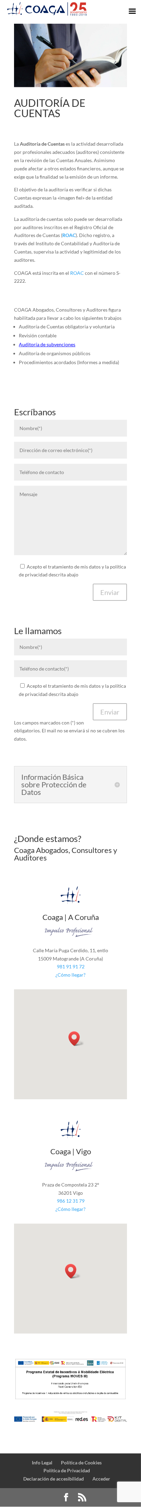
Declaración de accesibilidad (53, 1479)
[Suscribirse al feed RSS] (82, 1497)
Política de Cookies (81, 1462)
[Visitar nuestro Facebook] (66, 1497)
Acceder (101, 1479)
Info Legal (42, 1462)
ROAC (77, 273)
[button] (76, 1038)
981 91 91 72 (71, 966)
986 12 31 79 (71, 1201)
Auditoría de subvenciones (47, 344)
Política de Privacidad (66, 1470)
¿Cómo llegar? (70, 975)
